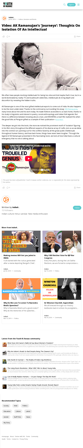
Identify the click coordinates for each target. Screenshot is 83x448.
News (28, 417)
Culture (18, 411)
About (12, 436)
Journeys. (59, 119)
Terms (9, 439)
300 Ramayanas (71, 109)
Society (6, 406)
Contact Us (15, 439)
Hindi (15, 406)
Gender (6, 417)
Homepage (5, 436)
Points (28, 436)
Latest (28, 411)
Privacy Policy (24, 439)
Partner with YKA (20, 436)
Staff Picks (17, 417)
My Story (7, 423)
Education (7, 411)
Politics (24, 406)
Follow (77, 208)
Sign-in (71, 5)
